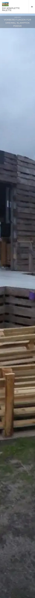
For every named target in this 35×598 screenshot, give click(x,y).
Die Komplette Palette (11, 9)
